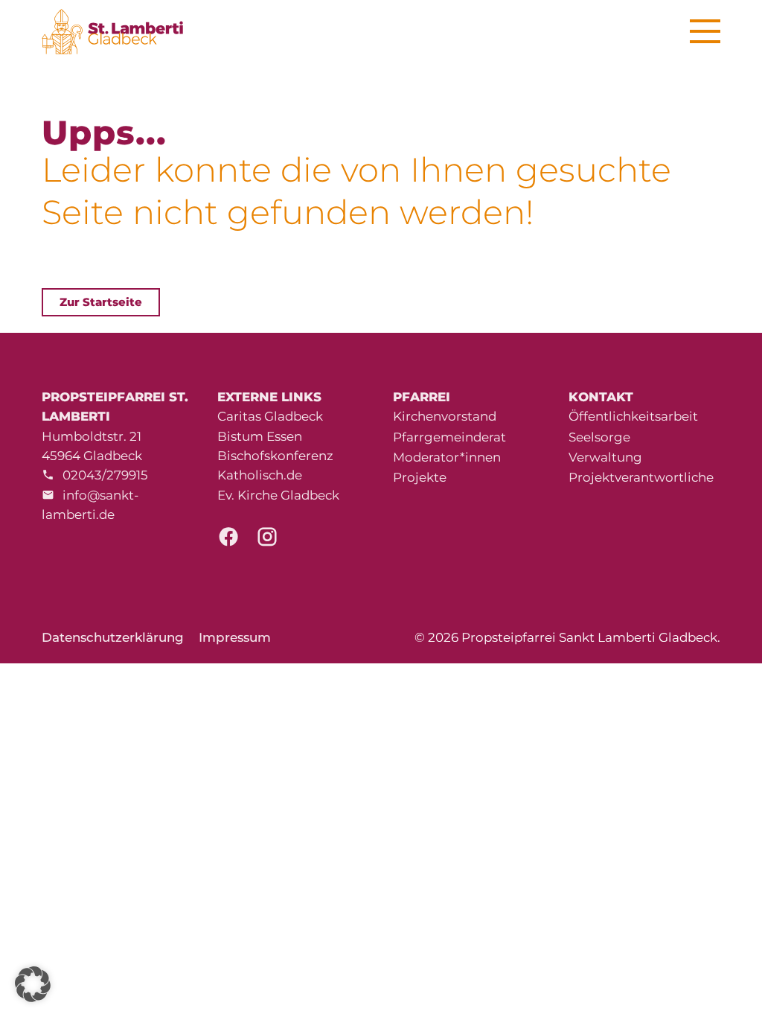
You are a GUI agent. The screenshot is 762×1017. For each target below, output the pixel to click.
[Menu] (705, 31)
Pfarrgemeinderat (449, 437)
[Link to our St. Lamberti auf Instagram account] (267, 540)
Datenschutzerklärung (113, 637)
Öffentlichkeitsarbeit (633, 416)
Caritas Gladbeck (270, 416)
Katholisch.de (259, 475)
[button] (32, 984)
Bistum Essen (259, 436)
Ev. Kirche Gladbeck (278, 495)
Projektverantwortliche (641, 477)
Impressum (235, 637)
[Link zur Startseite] (120, 31)
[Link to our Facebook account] (228, 540)
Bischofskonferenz (275, 455)
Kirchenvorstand (444, 416)
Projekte (419, 477)
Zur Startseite (101, 302)
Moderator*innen (447, 457)
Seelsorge (599, 437)
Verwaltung (605, 457)
